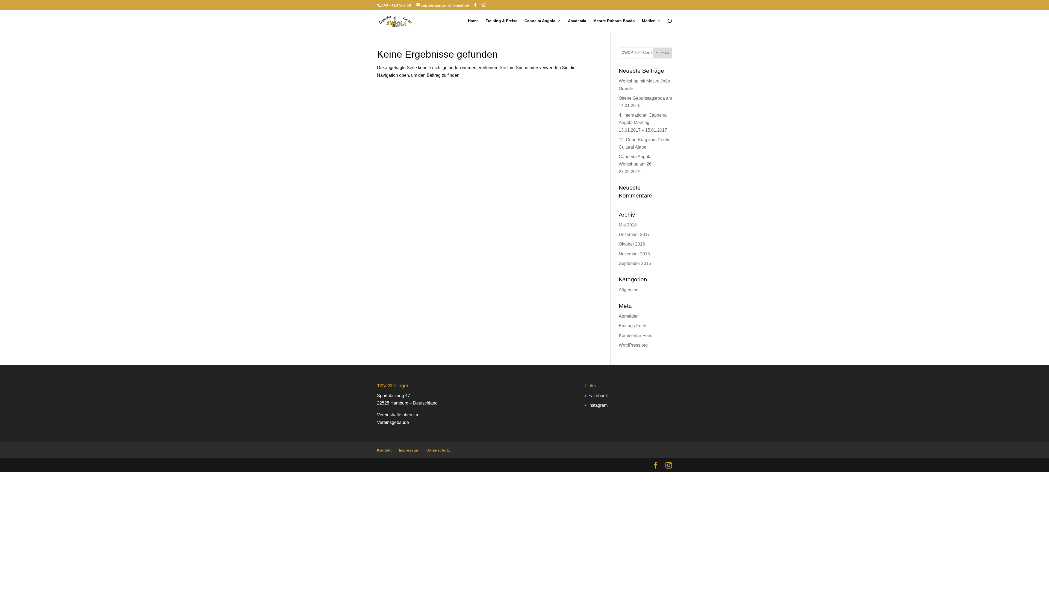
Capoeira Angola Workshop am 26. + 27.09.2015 (637, 164)
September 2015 (635, 263)
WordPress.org (633, 345)
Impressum (409, 450)
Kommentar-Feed (636, 335)
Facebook (598, 395)
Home (473, 21)
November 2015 (634, 254)
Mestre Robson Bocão (614, 21)
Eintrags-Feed (632, 325)
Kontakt (384, 450)
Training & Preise (501, 21)
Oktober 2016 (632, 244)
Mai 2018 (628, 225)
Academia (577, 21)
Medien (649, 21)
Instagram (598, 405)
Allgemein (628, 289)
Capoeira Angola (539, 21)
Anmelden (629, 316)
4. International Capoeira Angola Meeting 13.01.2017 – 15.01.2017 (643, 122)
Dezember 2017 (634, 234)
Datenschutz (438, 450)
